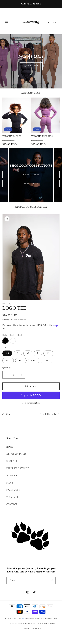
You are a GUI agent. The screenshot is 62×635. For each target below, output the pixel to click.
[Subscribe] (51, 580)
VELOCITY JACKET (11, 136)
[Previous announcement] (5, 4)
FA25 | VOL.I (13, 490)
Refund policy (51, 618)
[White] (13, 341)
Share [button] (8, 414)
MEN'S (10, 483)
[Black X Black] (5, 341)
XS (7, 353)
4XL (33, 360)
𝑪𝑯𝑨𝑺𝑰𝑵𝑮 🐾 (18, 618)
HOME (9, 447)
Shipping (5, 319)
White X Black (31, 183)
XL (48, 353)
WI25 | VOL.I (13, 497)
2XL (8, 360)
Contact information (32, 628)
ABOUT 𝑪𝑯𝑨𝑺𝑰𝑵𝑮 (16, 454)
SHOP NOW (31, 66)
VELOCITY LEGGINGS (42, 136)
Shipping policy (48, 623)
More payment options (31, 403)
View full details (47, 414)
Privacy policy (16, 623)
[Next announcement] (56, 4)
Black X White (31, 174)
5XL (46, 360)
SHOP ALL (12, 461)
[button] (6, 21)
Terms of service (32, 623)
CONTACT (11, 504)
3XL (21, 360)
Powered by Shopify (33, 618)
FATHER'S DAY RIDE (17, 468)
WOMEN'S (11, 475)
